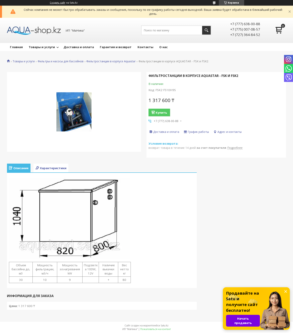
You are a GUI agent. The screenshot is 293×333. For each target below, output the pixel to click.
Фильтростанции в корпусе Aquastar (111, 61)
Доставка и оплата (79, 47)
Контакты (145, 47)
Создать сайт (57, 2)
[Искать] (206, 30)
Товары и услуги (42, 47)
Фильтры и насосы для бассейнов (61, 61)
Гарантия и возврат (116, 47)
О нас (163, 47)
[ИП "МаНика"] (34, 30)
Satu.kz (164, 325)
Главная (16, 47)
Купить (161, 112)
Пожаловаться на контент (155, 329)
